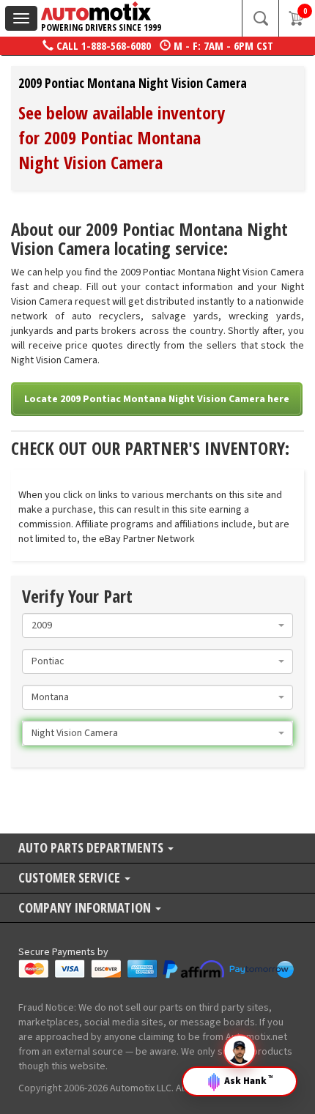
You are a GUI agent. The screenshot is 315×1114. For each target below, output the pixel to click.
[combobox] (157, 625)
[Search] (260, 18)
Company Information (86, 908)
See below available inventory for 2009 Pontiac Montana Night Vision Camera (121, 137)
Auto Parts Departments (92, 848)
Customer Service (70, 878)
